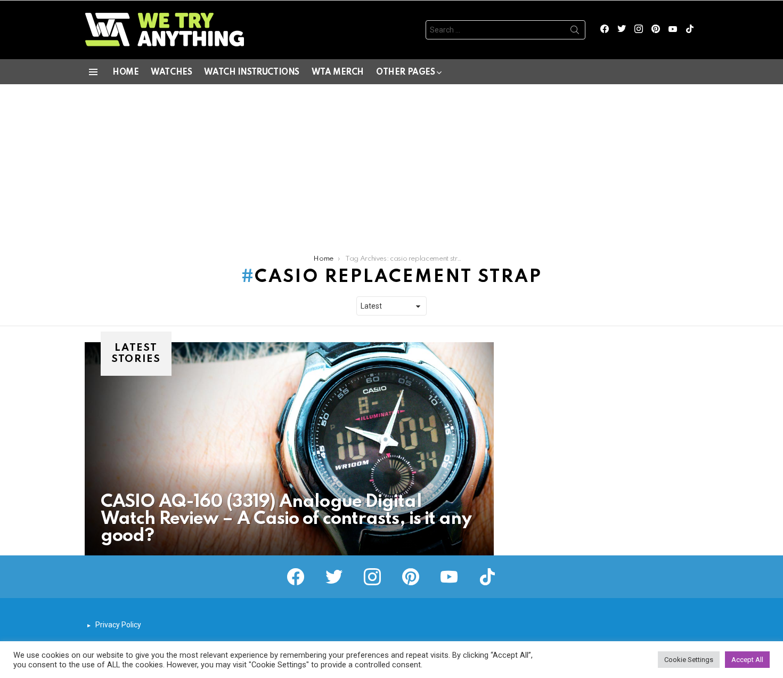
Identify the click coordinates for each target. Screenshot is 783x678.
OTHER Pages (405, 72)
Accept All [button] (747, 660)
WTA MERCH (338, 72)
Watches (171, 72)
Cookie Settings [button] (688, 660)
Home (125, 72)
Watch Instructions (251, 72)
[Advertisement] (391, 164)
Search (574, 32)
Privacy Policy (118, 624)
